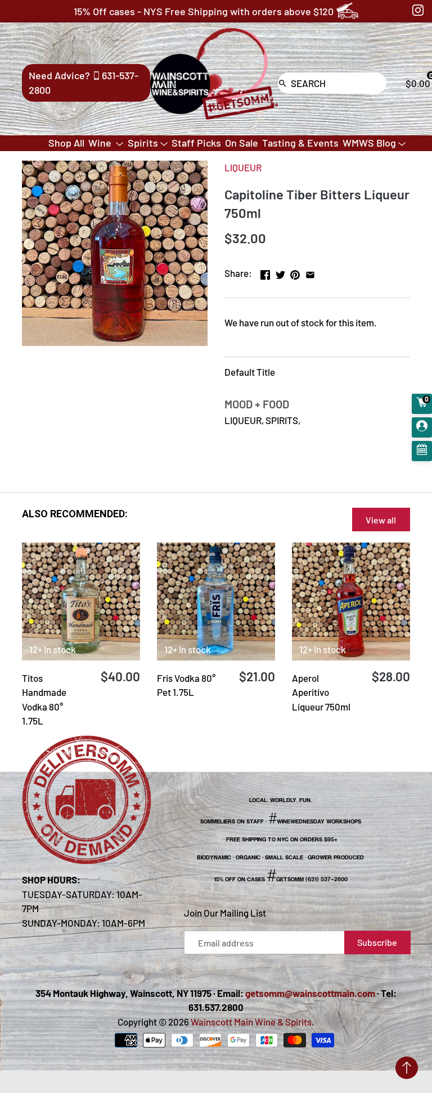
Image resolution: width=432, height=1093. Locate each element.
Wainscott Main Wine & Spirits (251, 1021)
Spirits (143, 142)
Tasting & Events (300, 142)
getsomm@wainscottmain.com (310, 993)
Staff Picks (196, 142)
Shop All (66, 142)
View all (381, 519)
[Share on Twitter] (280, 271)
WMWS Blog (369, 142)
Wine (101, 142)
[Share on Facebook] (265, 271)
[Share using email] (310, 271)
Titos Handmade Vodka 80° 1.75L (44, 699)
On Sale (241, 142)
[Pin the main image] (295, 271)
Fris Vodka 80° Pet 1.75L (186, 685)
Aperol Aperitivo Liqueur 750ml (321, 692)
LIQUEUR (243, 167)
